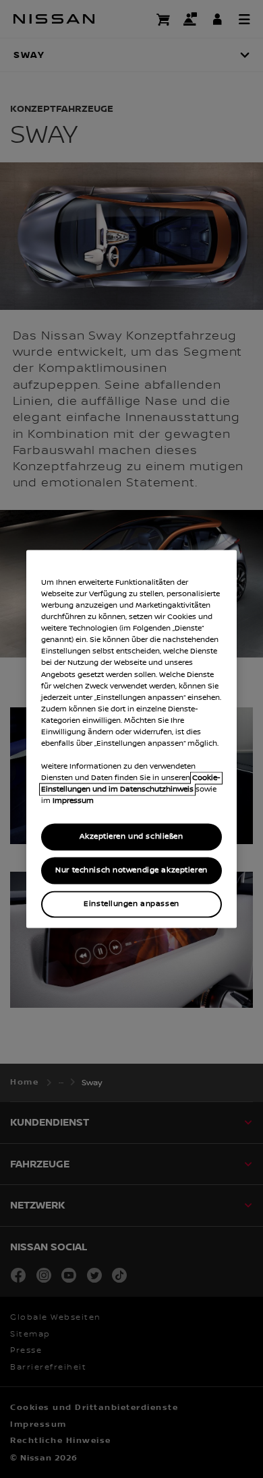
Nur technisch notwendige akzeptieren (131, 870)
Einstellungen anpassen (131, 904)
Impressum (73, 801)
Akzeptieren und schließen (131, 837)
